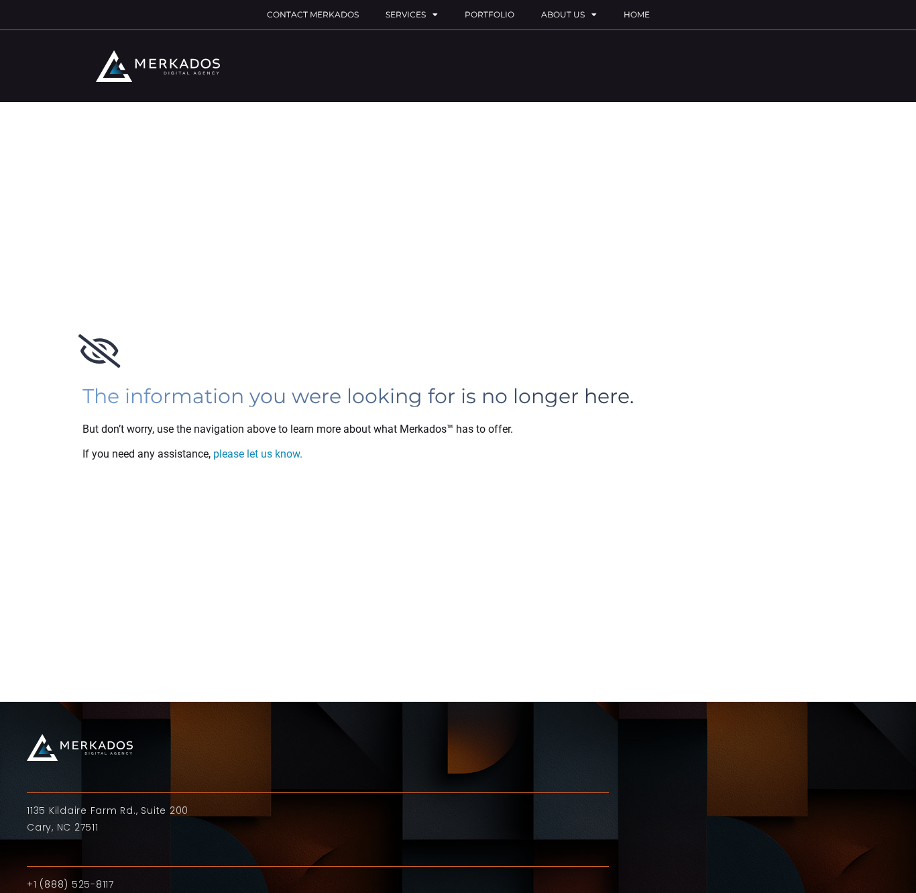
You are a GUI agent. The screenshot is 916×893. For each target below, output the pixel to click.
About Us (563, 14)
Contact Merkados (313, 14)
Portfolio (489, 14)
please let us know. (257, 454)
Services (406, 14)
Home (637, 14)
